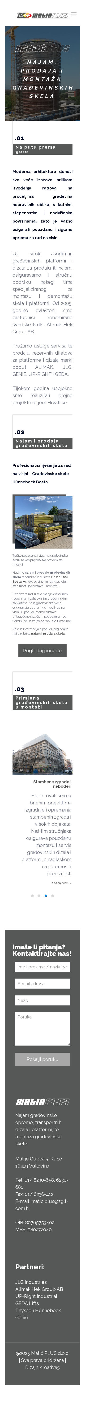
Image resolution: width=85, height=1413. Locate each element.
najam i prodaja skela (48, 633)
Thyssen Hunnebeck (38, 1310)
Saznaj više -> (61, 883)
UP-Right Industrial (36, 1296)
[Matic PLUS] (42, 15)
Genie (21, 1317)
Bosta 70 (19, 581)
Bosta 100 (59, 577)
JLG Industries (31, 1282)
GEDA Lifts (27, 1303)
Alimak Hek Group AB (39, 1289)
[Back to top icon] (75, 1403)
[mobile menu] (74, 14)
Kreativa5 (49, 1367)
